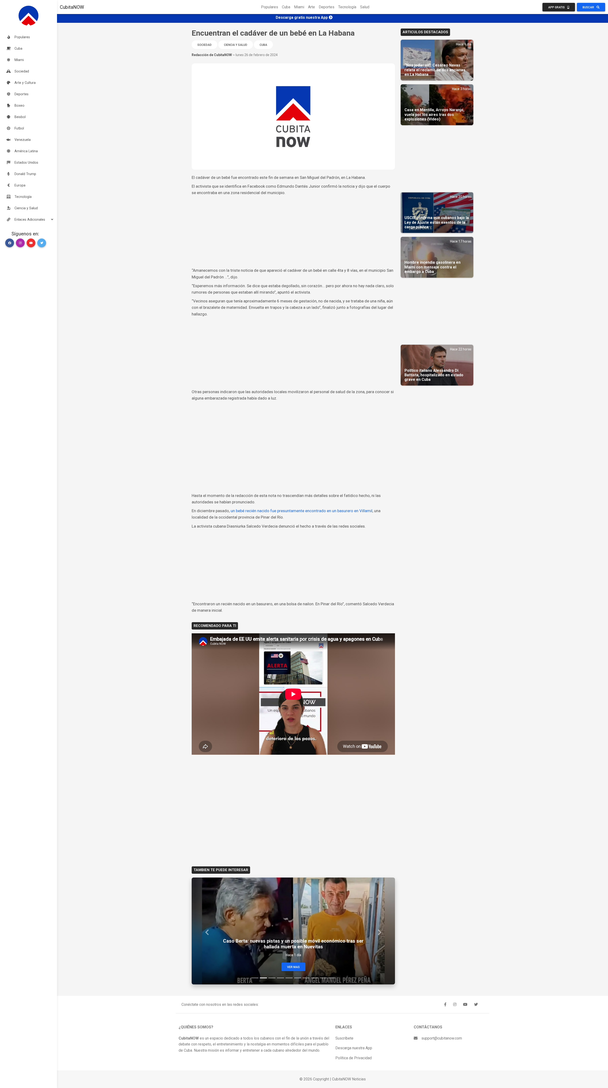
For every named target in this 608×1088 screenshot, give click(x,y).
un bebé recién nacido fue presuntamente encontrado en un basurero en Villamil (301, 510)
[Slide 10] (331, 978)
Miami (299, 7)
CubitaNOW (72, 7)
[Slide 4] (280, 978)
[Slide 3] (272, 978)
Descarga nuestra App (353, 1048)
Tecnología (347, 7)
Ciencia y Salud (235, 45)
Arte (311, 7)
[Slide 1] (254, 978)
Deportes (326, 7)
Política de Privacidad (353, 1058)
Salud (364, 7)
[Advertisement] (293, 231)
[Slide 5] (289, 978)
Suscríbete (344, 1038)
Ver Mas (293, 967)
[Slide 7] (306, 978)
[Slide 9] (323, 978)
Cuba (286, 7)
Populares (269, 7)
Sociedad (204, 45)
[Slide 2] (263, 978)
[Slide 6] (297, 978)
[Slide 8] (314, 978)
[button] (28, 219)
